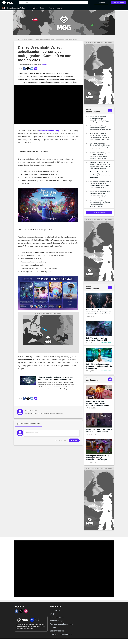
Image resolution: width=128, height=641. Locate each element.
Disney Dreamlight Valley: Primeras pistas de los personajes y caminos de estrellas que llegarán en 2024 (99, 119)
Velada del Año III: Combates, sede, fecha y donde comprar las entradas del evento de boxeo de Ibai (98, 312)
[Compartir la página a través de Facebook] (24, 68)
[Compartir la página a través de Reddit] (31, 68)
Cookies (53, 627)
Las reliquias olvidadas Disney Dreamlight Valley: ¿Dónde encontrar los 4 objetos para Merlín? (97, 458)
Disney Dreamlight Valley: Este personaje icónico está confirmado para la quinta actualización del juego (55, 378)
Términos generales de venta (61, 624)
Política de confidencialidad (61, 634)
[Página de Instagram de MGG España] (26, 611)
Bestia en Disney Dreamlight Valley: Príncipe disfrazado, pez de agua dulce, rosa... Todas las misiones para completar (100, 165)
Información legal (56, 621)
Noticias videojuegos (27, 39)
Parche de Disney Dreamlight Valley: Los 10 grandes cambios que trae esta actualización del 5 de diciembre (100, 174)
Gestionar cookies (57, 631)
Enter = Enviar (62, 440)
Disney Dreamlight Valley (42, 39)
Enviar (75, 440)
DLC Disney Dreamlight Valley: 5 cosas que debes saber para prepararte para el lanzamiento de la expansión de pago (100, 184)
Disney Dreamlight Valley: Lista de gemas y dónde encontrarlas (99, 430)
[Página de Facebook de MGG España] (16, 611)
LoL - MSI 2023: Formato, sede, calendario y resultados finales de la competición (99, 366)
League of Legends (106, 342)
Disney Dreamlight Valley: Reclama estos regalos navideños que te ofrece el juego (100, 127)
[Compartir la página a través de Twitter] (28, 68)
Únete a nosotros (56, 617)
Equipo (52, 614)
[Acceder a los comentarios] (35, 68)
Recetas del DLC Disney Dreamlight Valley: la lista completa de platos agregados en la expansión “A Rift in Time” (100, 136)
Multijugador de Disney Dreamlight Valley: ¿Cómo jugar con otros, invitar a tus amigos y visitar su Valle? (100, 146)
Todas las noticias (99, 212)
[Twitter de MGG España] (21, 611)
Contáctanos (55, 610)
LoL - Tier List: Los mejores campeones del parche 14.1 (96, 339)
